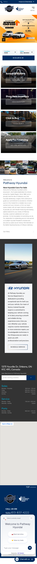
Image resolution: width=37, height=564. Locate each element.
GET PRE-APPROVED (18, 145)
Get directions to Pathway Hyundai (14, 373)
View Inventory (18, 102)
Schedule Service (18, 347)
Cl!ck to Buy (18, 123)
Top (28, 487)
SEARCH (18, 58)
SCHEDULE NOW (18, 80)
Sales (17, 512)
